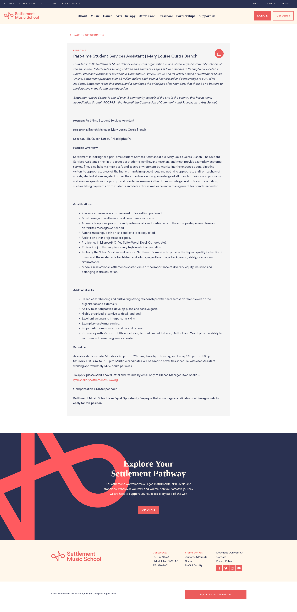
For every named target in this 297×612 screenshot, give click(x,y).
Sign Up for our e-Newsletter (215, 594)
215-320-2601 (160, 565)
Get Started (283, 15)
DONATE (262, 15)
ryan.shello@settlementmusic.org (95, 380)
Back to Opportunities (89, 35)
